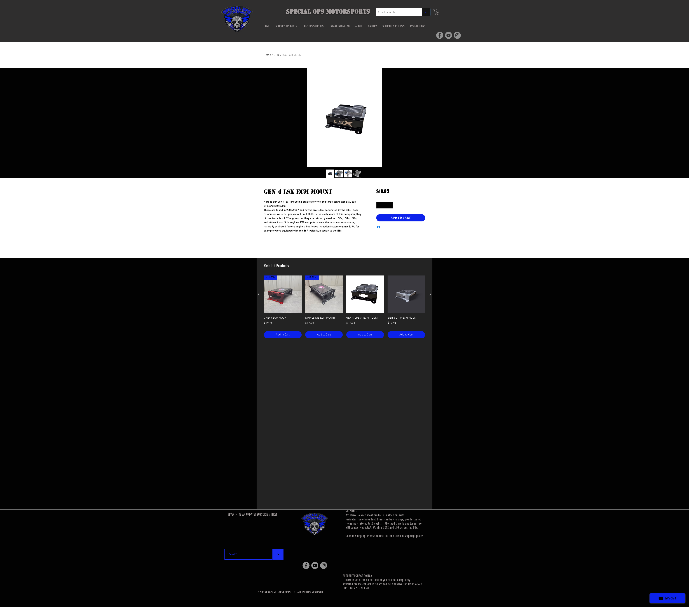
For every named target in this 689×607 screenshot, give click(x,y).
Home (267, 55)
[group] (344, 307)
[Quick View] (365, 294)
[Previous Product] (259, 294)
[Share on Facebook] (378, 227)
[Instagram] (457, 35)
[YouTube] (448, 35)
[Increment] (390, 205)
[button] (436, 12)
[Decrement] (379, 205)
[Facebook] (439, 35)
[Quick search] (426, 12)
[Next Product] (430, 294)
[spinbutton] (384, 205)
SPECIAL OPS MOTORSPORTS (328, 11)
